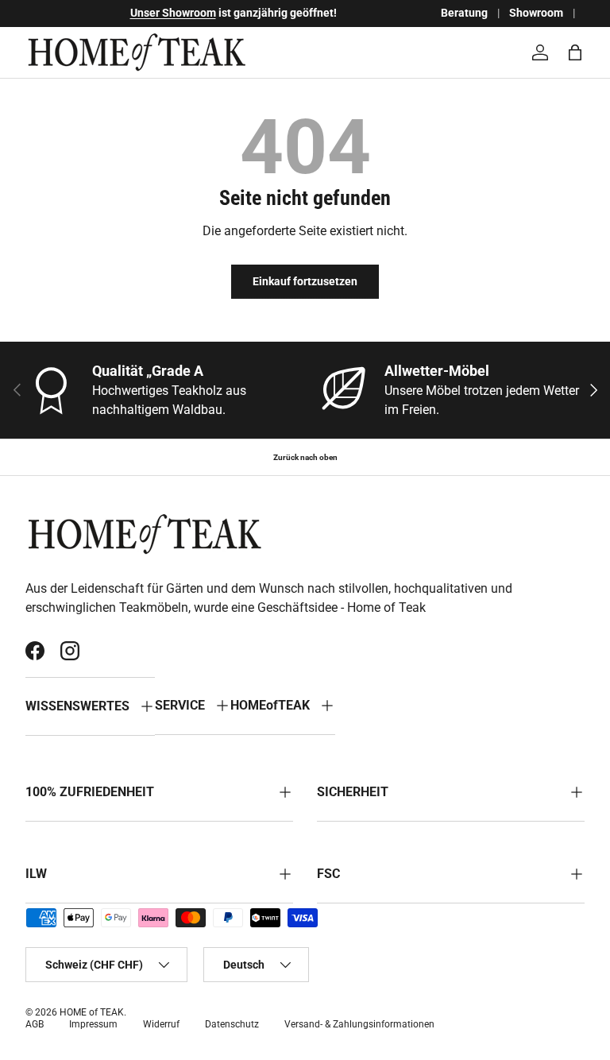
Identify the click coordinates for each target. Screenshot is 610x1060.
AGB (34, 1024)
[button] (575, 52)
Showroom (536, 13)
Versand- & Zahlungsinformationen (359, 1024)
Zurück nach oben (305, 457)
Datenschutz (232, 1024)
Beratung (464, 13)
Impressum (93, 1024)
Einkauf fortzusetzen (305, 281)
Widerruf (161, 1024)
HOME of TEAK (92, 1012)
